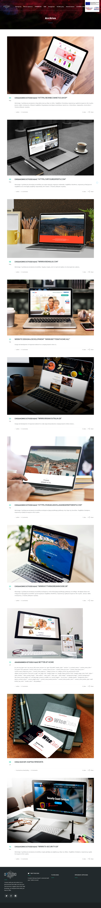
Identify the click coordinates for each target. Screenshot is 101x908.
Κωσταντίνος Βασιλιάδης (22, 770)
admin (17, 112)
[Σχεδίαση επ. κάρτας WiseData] (50, 726)
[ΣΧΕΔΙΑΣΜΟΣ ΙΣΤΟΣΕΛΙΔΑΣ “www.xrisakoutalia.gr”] (50, 386)
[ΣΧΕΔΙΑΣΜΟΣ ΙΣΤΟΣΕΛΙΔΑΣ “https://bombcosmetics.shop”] (50, 65)
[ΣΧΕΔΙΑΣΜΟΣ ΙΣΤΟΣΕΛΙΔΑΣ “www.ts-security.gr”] (50, 810)
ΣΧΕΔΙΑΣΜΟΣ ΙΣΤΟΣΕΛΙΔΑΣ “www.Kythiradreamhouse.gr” (41, 586)
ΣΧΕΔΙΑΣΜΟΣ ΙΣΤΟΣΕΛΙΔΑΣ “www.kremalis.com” (36, 262)
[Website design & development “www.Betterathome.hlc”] (50, 307)
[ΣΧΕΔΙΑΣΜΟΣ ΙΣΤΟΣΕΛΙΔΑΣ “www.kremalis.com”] (50, 228)
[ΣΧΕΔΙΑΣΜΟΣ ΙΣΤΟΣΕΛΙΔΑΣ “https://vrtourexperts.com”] (50, 147)
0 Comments (24, 112)
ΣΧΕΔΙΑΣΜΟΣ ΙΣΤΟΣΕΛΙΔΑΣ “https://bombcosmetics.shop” (41, 98)
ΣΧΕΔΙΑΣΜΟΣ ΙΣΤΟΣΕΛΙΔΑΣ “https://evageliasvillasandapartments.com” (48, 505)
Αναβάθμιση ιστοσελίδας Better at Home (34, 662)
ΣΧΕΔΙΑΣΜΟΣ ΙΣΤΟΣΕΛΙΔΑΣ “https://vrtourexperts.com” (40, 179)
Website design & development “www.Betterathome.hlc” (42, 339)
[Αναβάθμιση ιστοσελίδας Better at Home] (50, 633)
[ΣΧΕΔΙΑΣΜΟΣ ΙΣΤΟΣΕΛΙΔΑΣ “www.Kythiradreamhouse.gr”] (50, 554)
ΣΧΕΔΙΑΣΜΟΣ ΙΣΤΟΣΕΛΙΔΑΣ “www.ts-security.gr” (37, 847)
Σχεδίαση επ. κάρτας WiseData (29, 762)
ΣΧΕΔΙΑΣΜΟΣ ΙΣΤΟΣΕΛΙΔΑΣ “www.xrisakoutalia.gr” (38, 418)
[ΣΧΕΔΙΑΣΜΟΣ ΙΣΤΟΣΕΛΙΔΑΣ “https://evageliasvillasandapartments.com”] (50, 468)
